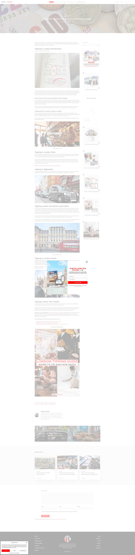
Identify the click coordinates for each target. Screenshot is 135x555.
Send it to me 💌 (78, 282)
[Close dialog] (87, 262)
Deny (14, 550)
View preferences (23, 550)
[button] (26, 542)
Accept (5, 550)
